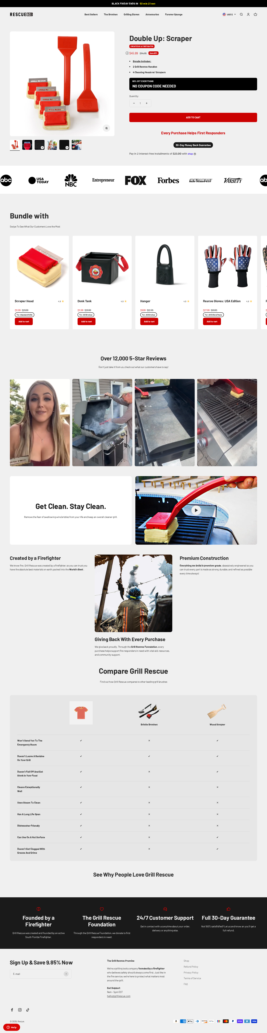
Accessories (152, 14)
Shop (186, 960)
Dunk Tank (85, 301)
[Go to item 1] (15, 145)
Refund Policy (191, 966)
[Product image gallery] (62, 83)
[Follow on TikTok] (28, 1010)
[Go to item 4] (52, 145)
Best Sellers (91, 14)
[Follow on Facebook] (12, 1010)
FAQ (186, 984)
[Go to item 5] (64, 145)
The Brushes (111, 14)
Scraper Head (24, 301)
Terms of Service (192, 978)
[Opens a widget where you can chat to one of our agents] (11, 1027)
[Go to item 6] (77, 145)
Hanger (145, 301)
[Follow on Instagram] (20, 1010)
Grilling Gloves (131, 14)
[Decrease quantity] (133, 103)
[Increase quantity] (146, 103)
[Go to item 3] (39, 145)
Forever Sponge (173, 14)
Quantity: (134, 96)
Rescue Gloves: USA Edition (222, 301)
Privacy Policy (191, 972)
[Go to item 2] (27, 145)
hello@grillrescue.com (118, 996)
